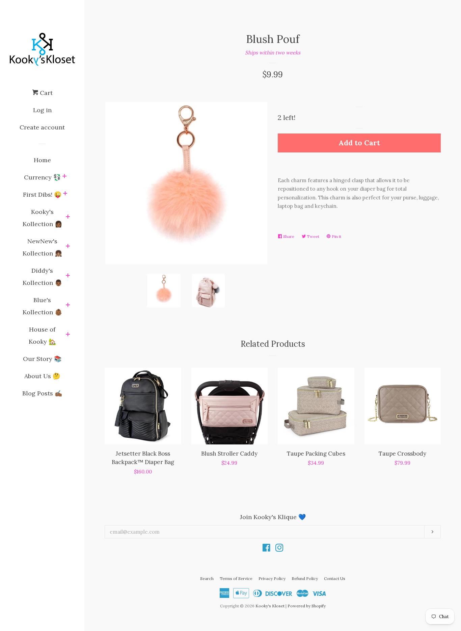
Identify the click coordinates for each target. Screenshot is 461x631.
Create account (42, 127)
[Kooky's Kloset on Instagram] (279, 549)
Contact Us (334, 578)
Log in (42, 110)
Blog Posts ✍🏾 (42, 393)
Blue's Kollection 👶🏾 (42, 306)
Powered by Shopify (307, 605)
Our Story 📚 (42, 359)
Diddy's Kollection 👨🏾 (42, 277)
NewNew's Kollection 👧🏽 (42, 247)
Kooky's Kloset (269, 605)
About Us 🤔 (42, 376)
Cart (45, 93)
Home (42, 160)
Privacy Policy (272, 578)
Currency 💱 (42, 177)
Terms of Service (236, 578)
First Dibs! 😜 (42, 194)
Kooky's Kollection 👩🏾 (42, 218)
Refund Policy (305, 578)
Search (207, 578)
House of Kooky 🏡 (42, 335)
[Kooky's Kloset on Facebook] (266, 549)
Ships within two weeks (272, 52)
